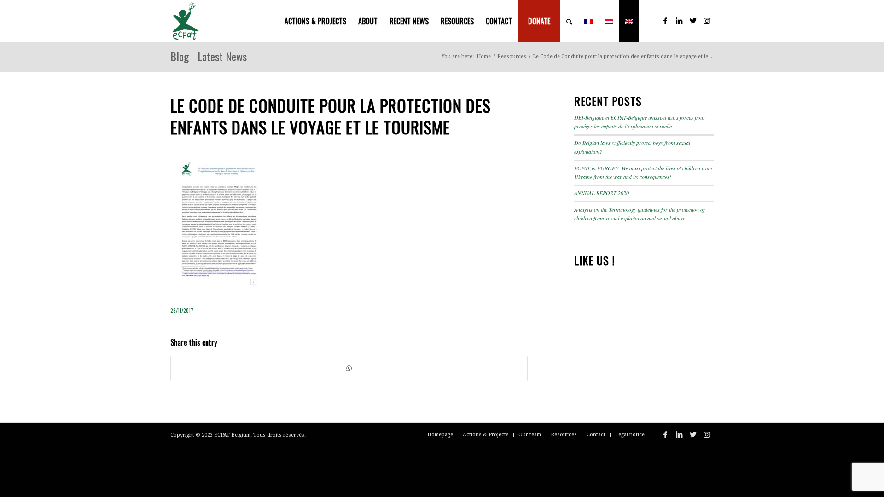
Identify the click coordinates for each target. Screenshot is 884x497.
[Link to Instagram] (707, 21)
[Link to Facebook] (665, 21)
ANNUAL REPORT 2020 (601, 192)
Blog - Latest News (208, 56)
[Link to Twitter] (693, 21)
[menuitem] (315, 21)
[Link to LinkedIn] (679, 21)
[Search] (569, 21)
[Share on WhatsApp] (349, 368)
